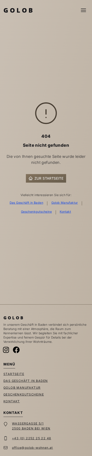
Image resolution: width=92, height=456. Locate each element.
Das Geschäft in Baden (26, 202)
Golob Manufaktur (64, 202)
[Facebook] (16, 350)
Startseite (13, 374)
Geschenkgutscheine (36, 211)
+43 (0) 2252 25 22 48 (31, 438)
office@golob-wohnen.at (32, 447)
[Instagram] (6, 350)
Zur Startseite (49, 178)
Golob (18, 10)
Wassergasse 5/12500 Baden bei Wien (31, 426)
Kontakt (65, 211)
